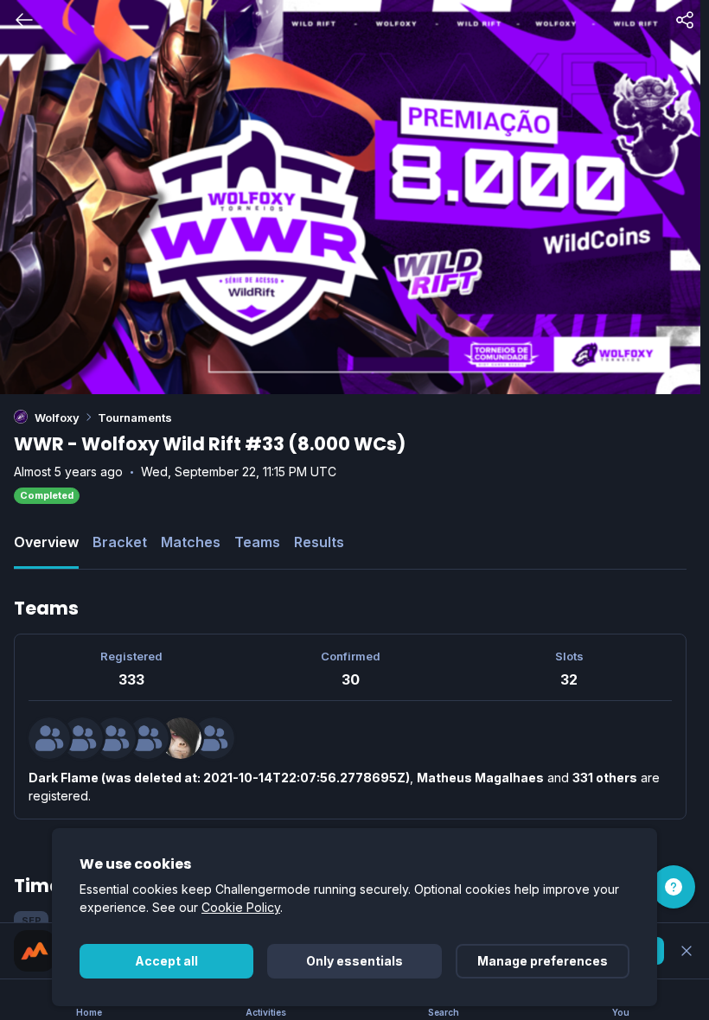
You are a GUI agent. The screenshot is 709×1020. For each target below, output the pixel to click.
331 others (604, 777)
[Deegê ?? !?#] (213, 738)
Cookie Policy (240, 907)
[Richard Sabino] (148, 738)
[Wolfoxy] (21, 417)
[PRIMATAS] (180, 738)
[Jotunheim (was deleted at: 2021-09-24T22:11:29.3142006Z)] (115, 738)
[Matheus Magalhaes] (82, 738)
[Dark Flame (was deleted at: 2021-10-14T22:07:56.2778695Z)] (49, 738)
